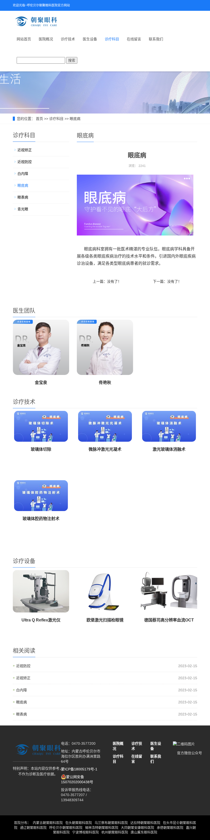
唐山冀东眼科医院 (144, 832)
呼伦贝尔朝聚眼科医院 (65, 827)
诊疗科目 (112, 39)
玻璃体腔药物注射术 (41, 518)
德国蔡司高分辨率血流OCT (169, 620)
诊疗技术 (68, 39)
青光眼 (22, 209)
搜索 (71, 60)
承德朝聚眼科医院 (170, 827)
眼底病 (75, 119)
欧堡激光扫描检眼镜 (105, 620)
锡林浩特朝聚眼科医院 (101, 827)
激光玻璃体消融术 (169, 449)
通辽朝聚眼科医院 (33, 827)
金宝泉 (41, 382)
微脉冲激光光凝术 (105, 449)
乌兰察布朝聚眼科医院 (111, 823)
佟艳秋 (105, 382)
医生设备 (90, 39)
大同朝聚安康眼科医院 (137, 827)
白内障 (22, 174)
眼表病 (22, 197)
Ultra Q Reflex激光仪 (41, 620)
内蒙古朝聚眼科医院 (48, 823)
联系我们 (156, 39)
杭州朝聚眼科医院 (114, 832)
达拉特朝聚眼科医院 (145, 823)
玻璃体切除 (41, 449)
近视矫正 (24, 150)
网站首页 (24, 39)
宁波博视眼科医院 (85, 832)
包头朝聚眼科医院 (78, 823)
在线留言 (134, 39)
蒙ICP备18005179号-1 (79, 769)
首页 (39, 119)
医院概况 (46, 39)
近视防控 (24, 162)
